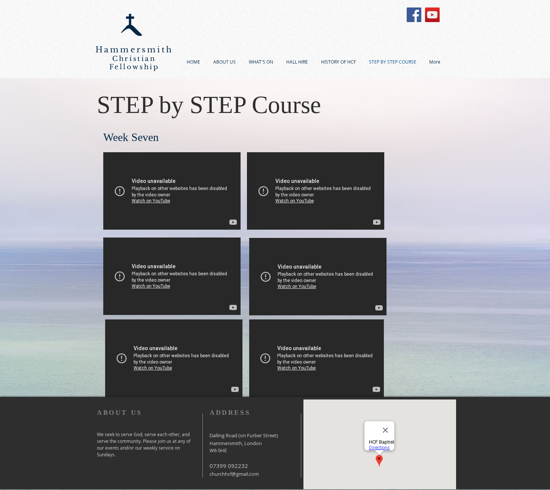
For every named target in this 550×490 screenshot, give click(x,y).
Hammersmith (134, 50)
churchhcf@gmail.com (234, 474)
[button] (260, 61)
